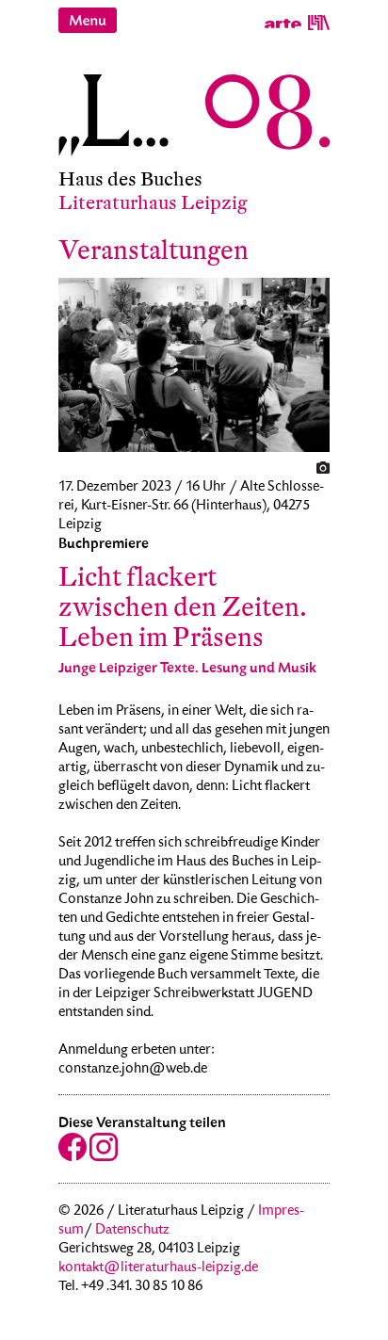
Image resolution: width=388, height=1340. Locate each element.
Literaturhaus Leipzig (153, 203)
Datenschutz (132, 1230)
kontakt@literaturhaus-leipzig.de (158, 1268)
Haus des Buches (130, 179)
